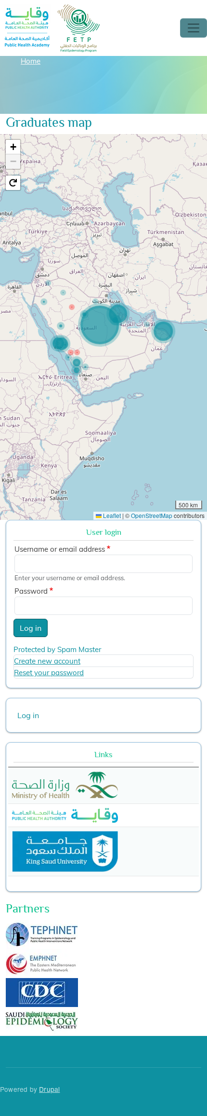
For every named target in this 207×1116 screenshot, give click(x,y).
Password (31, 591)
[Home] (52, 10)
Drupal (49, 1089)
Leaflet (111, 515)
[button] (13, 147)
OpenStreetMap (151, 515)
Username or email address (59, 549)
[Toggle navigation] (193, 28)
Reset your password (49, 672)
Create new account (47, 661)
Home (30, 61)
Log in (30, 628)
